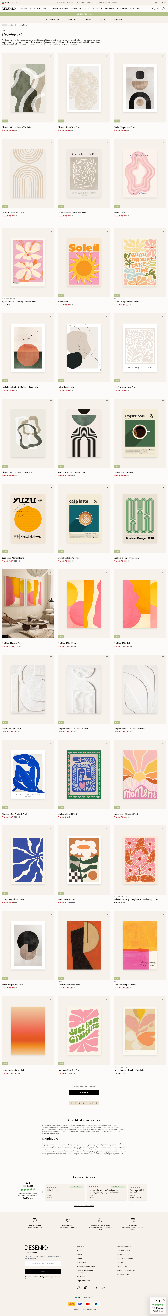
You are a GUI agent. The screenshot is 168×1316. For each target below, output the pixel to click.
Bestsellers (26, 9)
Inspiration (122, 9)
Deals (96, 9)
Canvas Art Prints (60, 9)
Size (102, 19)
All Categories (52, 19)
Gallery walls (107, 9)
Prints (46, 9)
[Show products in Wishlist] (158, 8)
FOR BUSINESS (135, 9)
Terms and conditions (125, 1258)
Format (87, 19)
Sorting (117, 19)
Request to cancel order (126, 1270)
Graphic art (23, 25)
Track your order (123, 1255)
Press (79, 1250)
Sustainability (82, 1262)
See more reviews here (84, 1206)
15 (93, 1103)
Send (43, 1272)
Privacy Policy (39, 1277)
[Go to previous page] (71, 1103)
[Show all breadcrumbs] (4, 25)
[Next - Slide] (150, 1192)
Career (80, 1258)
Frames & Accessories (81, 9)
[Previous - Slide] (42, 1192)
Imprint (80, 1255)
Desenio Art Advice (124, 1247)
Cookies (120, 1262)
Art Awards (81, 1277)
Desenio (90, 1310)
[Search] (153, 8)
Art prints (13, 25)
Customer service (123, 1250)
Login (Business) (83, 1281)
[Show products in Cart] (163, 8)
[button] (158, 1305)
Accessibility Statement (86, 1266)
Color (70, 19)
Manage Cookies (123, 1274)
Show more (84, 1093)
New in (37, 9)
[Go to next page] (97, 1103)
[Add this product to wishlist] (51, 56)
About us (80, 1247)
